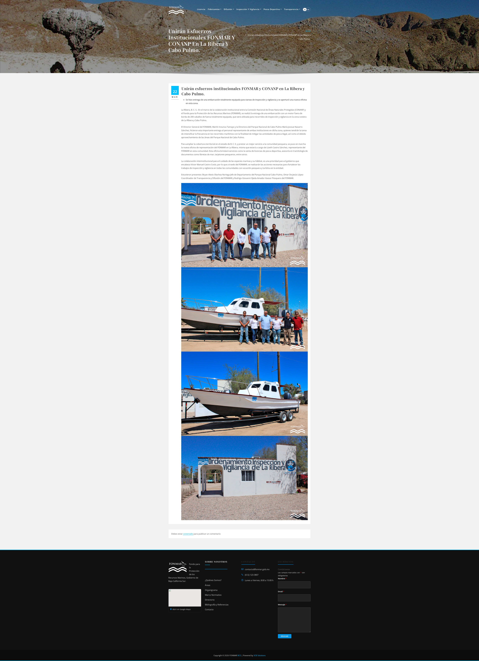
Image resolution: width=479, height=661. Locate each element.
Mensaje (282, 604)
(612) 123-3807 (251, 574)
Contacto (209, 609)
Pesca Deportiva (272, 9)
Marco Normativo (213, 595)
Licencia (201, 9)
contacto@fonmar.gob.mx (257, 569)
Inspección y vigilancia (248, 9)
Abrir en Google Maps (182, 609)
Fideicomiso (214, 9)
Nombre (282, 578)
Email (281, 591)
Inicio (308, 31)
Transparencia (291, 9)
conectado (188, 533)
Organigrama (211, 590)
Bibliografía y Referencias (217, 604)
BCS (239, 655)
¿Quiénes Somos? (213, 580)
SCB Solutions (260, 655)
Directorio (210, 599)
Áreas (207, 585)
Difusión (228, 9)
